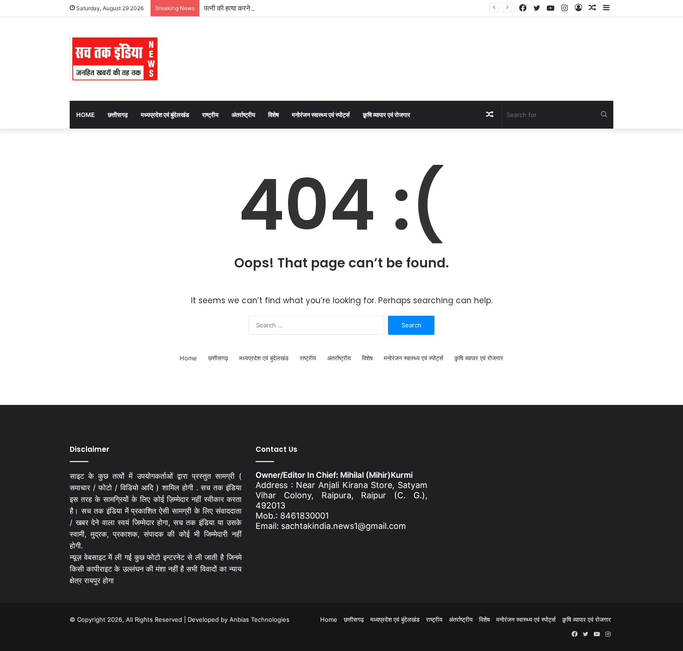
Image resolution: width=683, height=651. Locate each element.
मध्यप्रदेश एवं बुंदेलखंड (165, 114)
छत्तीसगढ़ (118, 114)
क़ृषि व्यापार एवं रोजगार (386, 114)
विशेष (273, 114)
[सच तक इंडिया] (115, 59)
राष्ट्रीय (210, 114)
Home (85, 114)
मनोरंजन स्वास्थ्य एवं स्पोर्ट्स (321, 114)
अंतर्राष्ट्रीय (243, 114)
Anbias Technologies (259, 619)
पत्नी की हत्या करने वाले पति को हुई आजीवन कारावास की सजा (279, 8)
